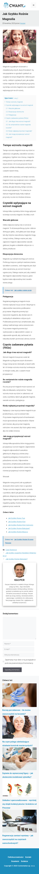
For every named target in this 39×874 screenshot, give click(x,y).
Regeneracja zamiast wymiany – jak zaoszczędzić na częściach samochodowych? (17, 839)
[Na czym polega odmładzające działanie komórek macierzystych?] (19, 728)
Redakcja (24, 861)
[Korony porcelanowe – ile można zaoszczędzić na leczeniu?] (19, 695)
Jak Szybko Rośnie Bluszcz (18, 532)
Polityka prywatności (15, 857)
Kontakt (28, 857)
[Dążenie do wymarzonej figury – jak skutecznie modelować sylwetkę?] (19, 759)
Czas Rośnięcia (11, 550)
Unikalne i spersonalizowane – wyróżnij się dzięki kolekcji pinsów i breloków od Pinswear (19, 804)
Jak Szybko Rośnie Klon (16, 522)
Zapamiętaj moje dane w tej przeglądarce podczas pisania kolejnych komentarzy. (20, 661)
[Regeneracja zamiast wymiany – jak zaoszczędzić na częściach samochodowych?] (19, 822)
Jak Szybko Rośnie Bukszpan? (19, 528)
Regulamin (15, 861)
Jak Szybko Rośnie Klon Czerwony (20, 525)
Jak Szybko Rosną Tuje (16, 518)
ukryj (15, 98)
